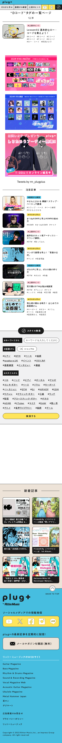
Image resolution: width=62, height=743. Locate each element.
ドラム (37, 385)
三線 (42, 394)
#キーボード (32, 309)
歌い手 (54, 403)
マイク (32, 403)
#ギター (42, 309)
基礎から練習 (21, 7)
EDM (56, 389)
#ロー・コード (33, 41)
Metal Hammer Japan (15, 696)
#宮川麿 (47, 292)
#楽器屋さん (32, 314)
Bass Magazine (11, 668)
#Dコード (31, 39)
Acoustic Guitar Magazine (17, 687)
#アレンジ (38, 290)
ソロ (6, 380)
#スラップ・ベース (35, 207)
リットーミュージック (12, 724)
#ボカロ (37, 275)
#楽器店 (42, 314)
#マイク (52, 225)
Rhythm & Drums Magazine (18, 673)
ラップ (52, 394)
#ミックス (31, 292)
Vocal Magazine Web (14, 682)
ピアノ (7, 356)
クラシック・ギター (26, 394)
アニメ (7, 408)
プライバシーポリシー (13, 719)
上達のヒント (34, 7)
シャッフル (29, 349)
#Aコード (31, 36)
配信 (6, 399)
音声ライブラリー (24, 408)
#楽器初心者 (40, 312)
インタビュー (24, 365)
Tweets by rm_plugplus (31, 182)
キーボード (50, 385)
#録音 (55, 292)
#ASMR (30, 225)
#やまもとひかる (34, 210)
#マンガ (30, 258)
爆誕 (38, 365)
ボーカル (40, 380)
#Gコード (51, 39)
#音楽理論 (39, 258)
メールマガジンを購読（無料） (34, 643)
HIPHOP (44, 389)
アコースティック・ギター (25, 399)
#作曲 (45, 275)
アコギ (53, 380)
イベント (27, 361)
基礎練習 (8, 365)
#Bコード (41, 36)
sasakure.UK (11, 361)
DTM (18, 356)
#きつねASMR (41, 225)
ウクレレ (8, 394)
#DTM (29, 242)
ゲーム (49, 408)
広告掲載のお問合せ (13, 713)
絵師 (39, 356)
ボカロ (45, 399)
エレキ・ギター (11, 385)
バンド (16, 380)
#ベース (30, 312)
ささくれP (40, 361)
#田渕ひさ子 (46, 41)
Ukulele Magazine (12, 692)
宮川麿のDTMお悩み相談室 (40, 286)
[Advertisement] (31, 456)
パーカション (10, 389)
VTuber (20, 403)
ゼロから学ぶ (7, 7)
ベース (29, 356)
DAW (43, 403)
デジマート (8, 705)
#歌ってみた (39, 242)
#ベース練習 (50, 207)
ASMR (7, 403)
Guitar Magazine (12, 664)
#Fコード (41, 39)
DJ (33, 389)
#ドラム (51, 309)
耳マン (6, 701)
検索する (31, 416)
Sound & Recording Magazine (19, 678)
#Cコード (51, 36)
